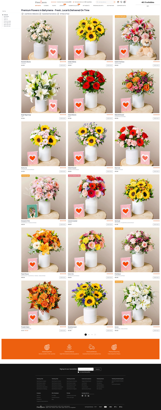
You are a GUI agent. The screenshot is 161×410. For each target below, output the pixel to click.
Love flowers (84, 383)
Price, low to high (7, 21)
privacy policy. (87, 372)
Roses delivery (99, 381)
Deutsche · (54, 407)
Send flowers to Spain (71, 383)
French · (50, 407)
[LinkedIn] (88, 395)
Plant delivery (99, 388)
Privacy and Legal (70, 397)
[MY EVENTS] (118, 2)
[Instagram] (86, 395)
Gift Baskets (86, 5)
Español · (47, 407)
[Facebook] (83, 395)
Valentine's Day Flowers (86, 388)
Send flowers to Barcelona (42, 386)
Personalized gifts (98, 5)
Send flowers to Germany (72, 381)
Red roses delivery (100, 386)
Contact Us (39, 399)
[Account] (124, 2)
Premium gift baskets (116, 384)
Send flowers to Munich (56, 383)
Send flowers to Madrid (41, 381)
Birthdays (38, 5)
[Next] (95, 335)
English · (63, 407)
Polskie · (60, 407)
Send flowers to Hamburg (42, 388)
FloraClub (39, 397)
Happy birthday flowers (86, 381)
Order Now (62, 65)
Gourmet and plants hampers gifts (117, 381)
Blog (53, 399)
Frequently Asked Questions (42, 401)
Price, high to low (7, 22)
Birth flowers (84, 385)
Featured (6, 14)
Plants (54, 5)
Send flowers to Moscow (57, 388)
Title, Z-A (6, 19)
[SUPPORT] (121, 2)
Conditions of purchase (71, 395)
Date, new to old (7, 24)
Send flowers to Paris (41, 385)
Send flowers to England (71, 388)
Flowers (46, 5)
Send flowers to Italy (71, 386)
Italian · (57, 407)
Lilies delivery (99, 383)
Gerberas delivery (100, 385)
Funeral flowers (85, 386)
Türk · (69, 407)
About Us (38, 395)
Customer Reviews (55, 397)
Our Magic (54, 395)
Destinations (110, 5)
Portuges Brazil (73, 407)
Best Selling (6, 16)
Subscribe (98, 369)
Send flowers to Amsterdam (57, 386)
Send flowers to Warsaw (57, 385)
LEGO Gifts (62, 5)
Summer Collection (74, 5)
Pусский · (66, 407)
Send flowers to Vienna (56, 381)
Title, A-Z (6, 18)
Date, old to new (7, 26)
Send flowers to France (71, 385)
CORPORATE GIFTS (121, 5)
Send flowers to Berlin (41, 383)
